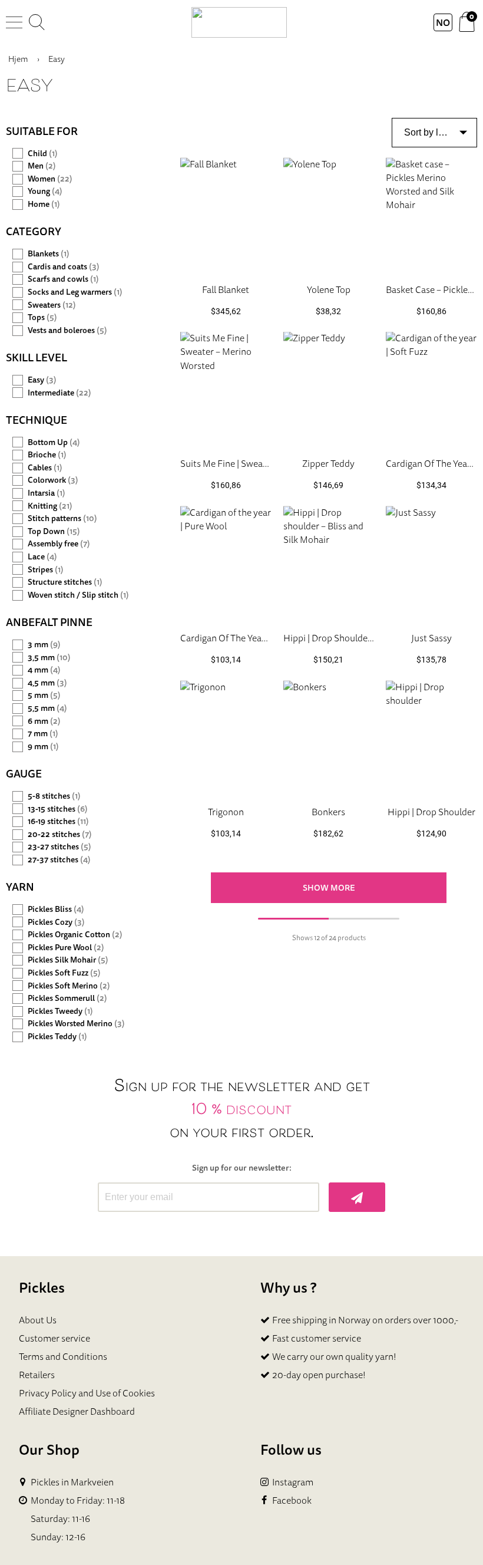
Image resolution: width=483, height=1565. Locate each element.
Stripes (46, 570)
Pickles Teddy (57, 1036)
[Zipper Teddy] (329, 390)
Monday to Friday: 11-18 (78, 1500)
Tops (42, 317)
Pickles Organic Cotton (75, 934)
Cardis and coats (64, 267)
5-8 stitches (54, 796)
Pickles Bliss (56, 909)
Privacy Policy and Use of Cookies (87, 1393)
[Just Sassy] (431, 564)
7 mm (43, 733)
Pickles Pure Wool (66, 947)
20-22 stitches (60, 834)
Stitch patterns (62, 518)
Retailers (37, 1374)
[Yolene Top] (329, 215)
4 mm (44, 670)
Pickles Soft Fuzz (64, 973)
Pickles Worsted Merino (76, 1023)
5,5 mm (47, 708)
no (443, 22)
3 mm (44, 644)
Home (44, 204)
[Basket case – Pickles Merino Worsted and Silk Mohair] (431, 215)
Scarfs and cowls (63, 279)
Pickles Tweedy (60, 1011)
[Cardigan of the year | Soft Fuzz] (431, 390)
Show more (329, 887)
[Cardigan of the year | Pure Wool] (226, 564)
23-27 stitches (59, 847)
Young (45, 191)
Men (42, 166)
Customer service (54, 1338)
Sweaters (52, 305)
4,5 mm (47, 683)
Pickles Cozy (56, 922)
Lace (42, 557)
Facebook (292, 1500)
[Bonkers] (329, 738)
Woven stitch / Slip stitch (78, 595)
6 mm (44, 721)
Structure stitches (65, 582)
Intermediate (59, 393)
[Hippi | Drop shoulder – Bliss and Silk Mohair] (329, 564)
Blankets (49, 254)
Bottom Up (54, 442)
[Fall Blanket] (226, 215)
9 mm (43, 746)
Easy (42, 380)
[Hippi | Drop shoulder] (431, 738)
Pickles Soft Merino (69, 986)
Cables (45, 468)
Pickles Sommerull (67, 998)
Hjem (18, 58)
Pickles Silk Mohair (68, 960)
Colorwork (53, 480)
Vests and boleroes (67, 330)
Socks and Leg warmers (75, 292)
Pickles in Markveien (72, 1482)
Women (50, 179)
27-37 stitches (59, 860)
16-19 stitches (58, 821)
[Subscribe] (357, 1197)
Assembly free (59, 544)
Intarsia (46, 493)
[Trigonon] (226, 738)
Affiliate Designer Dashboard (77, 1411)
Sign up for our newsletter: (242, 1168)
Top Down (54, 531)
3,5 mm (49, 657)
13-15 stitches (58, 809)
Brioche (47, 455)
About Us (38, 1319)
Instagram (292, 1482)
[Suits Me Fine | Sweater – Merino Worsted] (226, 390)
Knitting (50, 506)
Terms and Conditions (63, 1356)
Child (43, 153)
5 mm (44, 695)
